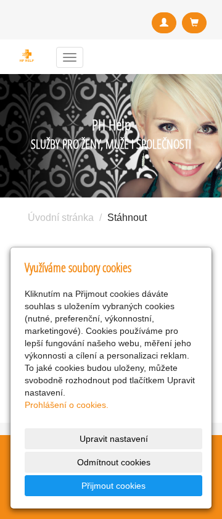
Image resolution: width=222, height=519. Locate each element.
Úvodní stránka (61, 217)
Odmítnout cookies (113, 462)
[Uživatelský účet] (164, 22)
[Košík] (194, 22)
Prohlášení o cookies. (67, 405)
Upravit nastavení (114, 439)
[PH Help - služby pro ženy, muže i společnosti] (27, 56)
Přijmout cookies (113, 486)
